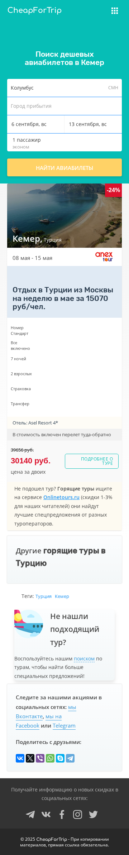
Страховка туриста (84, 15)
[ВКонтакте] (20, 758)
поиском (84, 658)
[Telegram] (70, 758)
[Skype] (60, 758)
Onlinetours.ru (61, 497)
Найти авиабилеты (64, 167)
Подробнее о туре (97, 461)
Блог (63, 28)
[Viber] (40, 758)
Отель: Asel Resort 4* (35, 422)
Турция (43, 596)
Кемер (62, 596)
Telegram (64, 725)
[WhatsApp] (50, 758)
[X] (30, 758)
